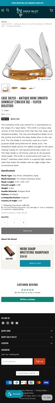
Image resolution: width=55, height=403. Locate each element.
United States (26, 373)
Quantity (5, 217)
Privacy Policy (41, 390)
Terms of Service (26, 390)
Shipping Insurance (16, 205)
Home (4, 22)
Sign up (39, 361)
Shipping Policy (27, 393)
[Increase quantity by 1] (24, 222)
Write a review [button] (27, 299)
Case (6, 110)
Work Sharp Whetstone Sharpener (34, 251)
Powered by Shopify (27, 398)
